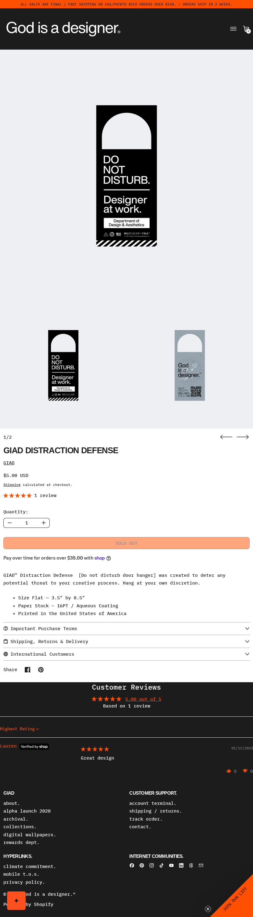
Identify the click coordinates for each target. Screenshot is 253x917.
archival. (15, 819)
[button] (126, 176)
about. (11, 803)
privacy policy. (24, 882)
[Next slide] (243, 437)
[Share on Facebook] (28, 670)
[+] (44, 523)
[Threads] (191, 865)
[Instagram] (151, 865)
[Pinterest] (141, 865)
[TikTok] (161, 865)
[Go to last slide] (226, 437)
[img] (95, 749)
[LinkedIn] (181, 865)
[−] (9, 523)
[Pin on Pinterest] (41, 670)
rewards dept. (21, 842)
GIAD (9, 463)
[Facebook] (132, 865)
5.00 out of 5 (143, 699)
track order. (146, 819)
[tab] (63, 365)
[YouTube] (171, 865)
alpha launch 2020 (27, 811)
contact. (140, 826)
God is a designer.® (49, 894)
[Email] (201, 865)
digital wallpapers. (29, 835)
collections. (20, 826)
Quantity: (15, 512)
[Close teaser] (208, 909)
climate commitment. (29, 866)
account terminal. (152, 803)
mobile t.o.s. (21, 874)
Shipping (12, 484)
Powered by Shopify (28, 904)
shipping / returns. (155, 811)
